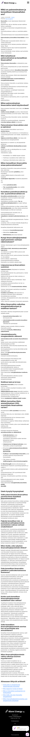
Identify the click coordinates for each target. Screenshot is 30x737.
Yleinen (13, 17)
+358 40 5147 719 (15, 718)
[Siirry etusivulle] (9, 3)
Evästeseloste (15, 721)
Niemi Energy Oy (9, 18)
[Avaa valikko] (28, 3)
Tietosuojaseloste (15, 734)
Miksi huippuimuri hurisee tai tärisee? (13, 688)
